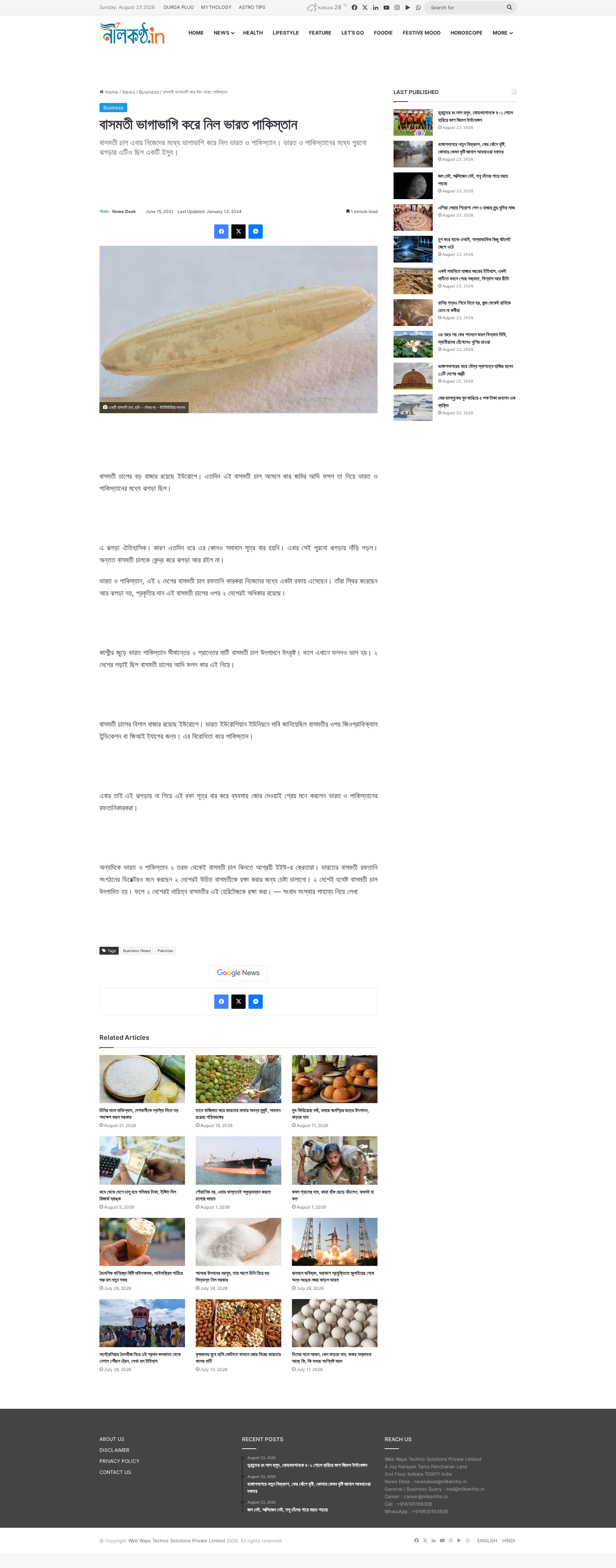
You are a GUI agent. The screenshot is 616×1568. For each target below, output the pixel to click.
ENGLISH (487, 1540)
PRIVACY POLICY (119, 1461)
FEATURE (320, 33)
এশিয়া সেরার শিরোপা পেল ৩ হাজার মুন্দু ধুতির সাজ (476, 207)
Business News (137, 950)
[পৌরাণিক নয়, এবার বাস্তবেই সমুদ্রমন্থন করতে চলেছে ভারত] (238, 1160)
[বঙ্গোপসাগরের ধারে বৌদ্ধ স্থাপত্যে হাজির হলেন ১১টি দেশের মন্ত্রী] (413, 376)
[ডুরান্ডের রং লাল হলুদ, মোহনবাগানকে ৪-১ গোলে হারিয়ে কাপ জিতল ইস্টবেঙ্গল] (413, 122)
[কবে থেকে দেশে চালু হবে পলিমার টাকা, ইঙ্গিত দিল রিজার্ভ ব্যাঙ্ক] (142, 1160)
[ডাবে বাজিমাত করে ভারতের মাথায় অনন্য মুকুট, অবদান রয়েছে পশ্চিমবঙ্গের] (238, 1079)
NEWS (221, 33)
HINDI (508, 1540)
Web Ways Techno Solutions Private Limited (176, 1540)
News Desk (124, 211)
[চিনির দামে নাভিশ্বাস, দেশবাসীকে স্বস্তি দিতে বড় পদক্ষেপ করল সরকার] (142, 1079)
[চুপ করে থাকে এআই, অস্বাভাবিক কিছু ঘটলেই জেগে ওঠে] (413, 249)
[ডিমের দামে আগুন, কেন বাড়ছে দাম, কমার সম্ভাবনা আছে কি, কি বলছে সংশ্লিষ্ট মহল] (335, 1323)
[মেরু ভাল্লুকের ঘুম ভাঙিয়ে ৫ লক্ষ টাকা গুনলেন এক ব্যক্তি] (413, 407)
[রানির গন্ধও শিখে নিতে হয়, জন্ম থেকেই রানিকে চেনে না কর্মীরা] (413, 312)
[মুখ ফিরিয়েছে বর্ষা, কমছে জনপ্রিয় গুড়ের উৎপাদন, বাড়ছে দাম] (335, 1079)
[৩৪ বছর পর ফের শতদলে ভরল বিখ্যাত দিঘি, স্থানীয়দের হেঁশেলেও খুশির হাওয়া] (413, 344)
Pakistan (165, 950)
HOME (196, 33)
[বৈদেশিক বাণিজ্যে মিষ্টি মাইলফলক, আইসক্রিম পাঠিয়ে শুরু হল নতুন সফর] (142, 1242)
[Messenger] (255, 231)
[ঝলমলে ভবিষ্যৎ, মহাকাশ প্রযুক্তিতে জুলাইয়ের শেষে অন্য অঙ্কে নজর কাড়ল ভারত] (335, 1242)
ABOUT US (111, 1439)
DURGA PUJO (179, 7)
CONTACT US (115, 1472)
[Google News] (238, 973)
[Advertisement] (308, 59)
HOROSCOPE (467, 33)
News (128, 92)
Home (111, 92)
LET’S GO (353, 33)
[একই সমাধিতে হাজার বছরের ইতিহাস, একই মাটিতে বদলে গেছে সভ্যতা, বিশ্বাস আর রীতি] (413, 281)
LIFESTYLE (286, 33)
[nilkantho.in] (131, 32)
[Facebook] (221, 231)
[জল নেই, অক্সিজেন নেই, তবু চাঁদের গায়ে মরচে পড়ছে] (413, 185)
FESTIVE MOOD (422, 33)
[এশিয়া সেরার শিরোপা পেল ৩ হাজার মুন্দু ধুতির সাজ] (413, 217)
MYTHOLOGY (216, 7)
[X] (238, 231)
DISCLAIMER (114, 1450)
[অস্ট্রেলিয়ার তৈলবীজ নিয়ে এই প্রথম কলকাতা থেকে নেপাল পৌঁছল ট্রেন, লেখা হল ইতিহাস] (142, 1323)
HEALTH (253, 33)
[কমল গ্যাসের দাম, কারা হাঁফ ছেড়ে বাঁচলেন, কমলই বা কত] (335, 1160)
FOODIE (383, 33)
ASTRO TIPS (252, 7)
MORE (500, 33)
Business (149, 92)
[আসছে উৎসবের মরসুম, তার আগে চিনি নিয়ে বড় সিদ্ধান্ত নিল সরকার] (238, 1242)
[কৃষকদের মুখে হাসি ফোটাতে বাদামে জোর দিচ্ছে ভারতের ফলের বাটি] (238, 1323)
